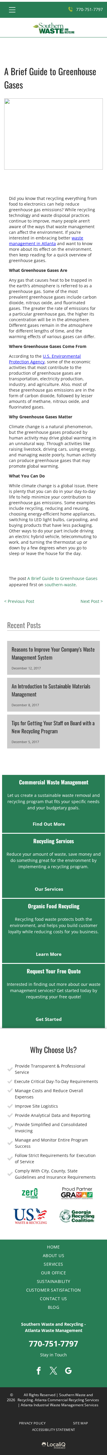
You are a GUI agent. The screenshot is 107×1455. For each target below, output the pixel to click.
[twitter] (53, 1371)
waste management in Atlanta (46, 240)
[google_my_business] (68, 1371)
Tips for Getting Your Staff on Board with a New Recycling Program (53, 727)
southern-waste (60, 584)
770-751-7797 (53, 1343)
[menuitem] (53, 1247)
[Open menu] (12, 10)
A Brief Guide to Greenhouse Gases (62, 578)
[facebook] (39, 1371)
